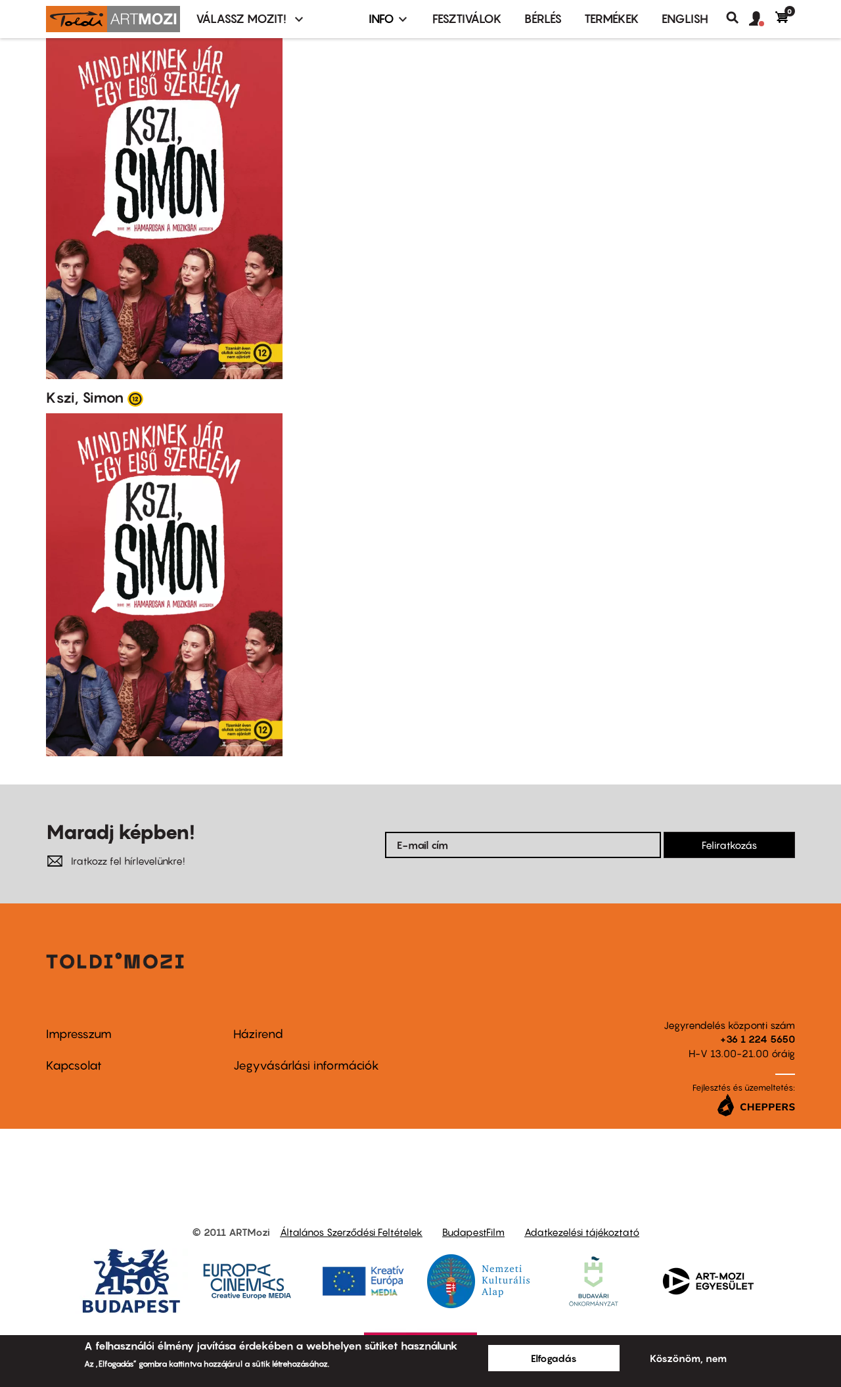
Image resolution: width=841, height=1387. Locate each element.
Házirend (258, 1034)
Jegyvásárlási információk (306, 1065)
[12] (135, 398)
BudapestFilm (473, 1232)
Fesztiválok (467, 19)
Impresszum (79, 1034)
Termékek (611, 19)
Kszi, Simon (85, 397)
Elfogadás (554, 1358)
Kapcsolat (74, 1065)
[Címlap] (113, 19)
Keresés (737, 17)
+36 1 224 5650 (757, 1039)
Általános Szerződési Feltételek (351, 1232)
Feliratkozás (729, 845)
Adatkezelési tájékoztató (581, 1232)
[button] (762, 19)
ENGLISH (685, 19)
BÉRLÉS (543, 19)
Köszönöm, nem (688, 1358)
